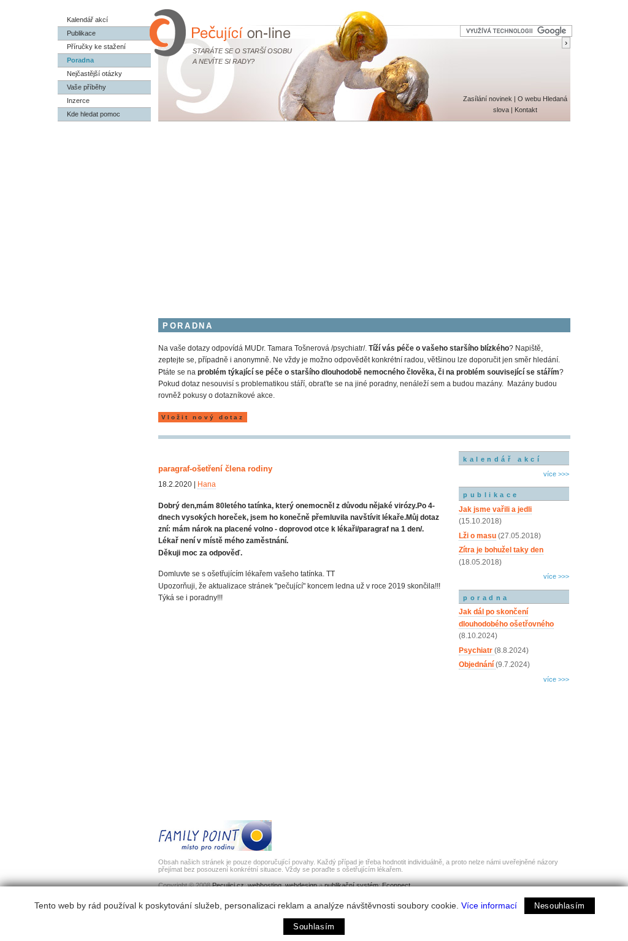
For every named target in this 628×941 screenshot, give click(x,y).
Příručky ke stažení (96, 46)
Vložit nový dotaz (202, 417)
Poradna (80, 60)
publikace (491, 494)
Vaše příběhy (86, 87)
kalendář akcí (502, 459)
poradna (486, 597)
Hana (206, 484)
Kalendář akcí (87, 19)
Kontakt (526, 109)
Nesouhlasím (559, 905)
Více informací (489, 905)
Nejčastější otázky (94, 73)
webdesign (301, 885)
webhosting (264, 885)
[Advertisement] (314, 213)
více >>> (556, 474)
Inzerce (78, 100)
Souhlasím (314, 926)
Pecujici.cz (228, 885)
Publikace (81, 33)
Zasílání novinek (487, 98)
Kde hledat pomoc (93, 114)
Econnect (396, 885)
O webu (529, 98)
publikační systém (351, 885)
